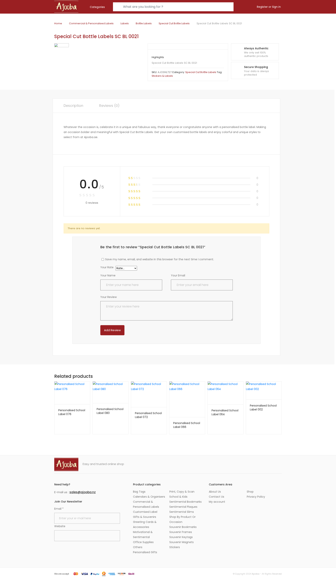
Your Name (108, 275)
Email (59, 509)
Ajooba (255, 573)
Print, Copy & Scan (181, 492)
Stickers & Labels (162, 76)
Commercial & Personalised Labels (91, 23)
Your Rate (107, 267)
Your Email (178, 275)
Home (58, 23)
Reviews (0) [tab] (109, 105)
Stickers (174, 547)
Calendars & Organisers (149, 497)
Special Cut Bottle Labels (174, 23)
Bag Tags (139, 492)
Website (59, 526)
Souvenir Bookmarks (183, 527)
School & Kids (178, 497)
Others (137, 547)
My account (217, 502)
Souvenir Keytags (181, 537)
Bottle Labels (144, 23)
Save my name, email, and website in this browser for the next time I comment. (159, 259)
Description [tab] (73, 105)
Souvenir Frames (180, 532)
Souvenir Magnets (181, 542)
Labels (125, 23)
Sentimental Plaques (183, 507)
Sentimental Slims (181, 512)
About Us (215, 492)
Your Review (108, 297)
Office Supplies (143, 542)
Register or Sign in (269, 7)
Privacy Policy (256, 497)
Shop (250, 492)
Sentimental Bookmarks (185, 502)
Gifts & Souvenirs (144, 517)
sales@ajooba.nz (82, 492)
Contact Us (216, 497)
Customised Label (145, 512)
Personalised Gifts (145, 552)
